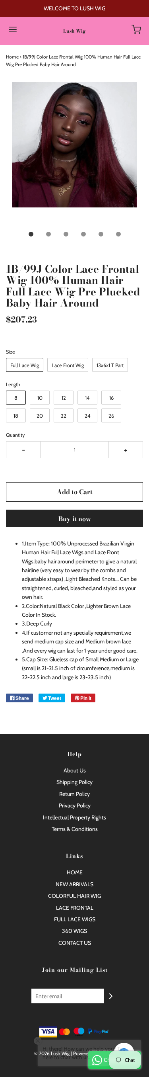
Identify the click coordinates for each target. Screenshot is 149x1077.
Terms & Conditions (75, 829)
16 (111, 398)
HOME (75, 872)
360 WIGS (74, 930)
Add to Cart (75, 491)
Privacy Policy (75, 805)
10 (40, 398)
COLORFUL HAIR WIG (74, 895)
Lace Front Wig (68, 365)
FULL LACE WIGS (74, 919)
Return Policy (74, 793)
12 (64, 398)
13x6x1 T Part (110, 365)
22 (63, 415)
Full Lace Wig (24, 365)
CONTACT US (74, 942)
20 (40, 415)
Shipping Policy (74, 782)
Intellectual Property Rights (74, 817)
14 (87, 398)
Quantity (15, 435)
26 (111, 415)
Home (12, 57)
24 (88, 415)
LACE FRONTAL (74, 907)
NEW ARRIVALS (74, 884)
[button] (74, 153)
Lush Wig (74, 30)
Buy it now (74, 519)
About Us (75, 770)
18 (16, 415)
